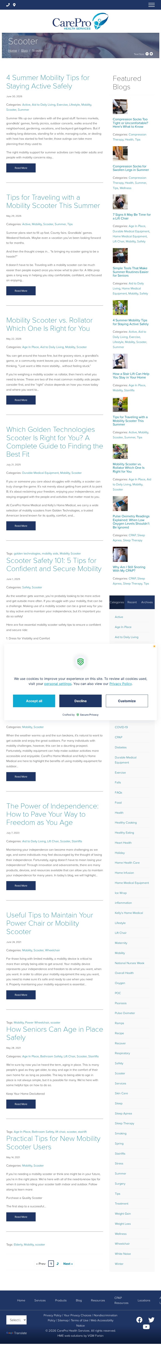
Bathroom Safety (51, 1056)
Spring (119, 1143)
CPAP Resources (121, 1300)
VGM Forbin (96, 1335)
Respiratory (122, 1053)
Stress (119, 1163)
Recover (120, 1043)
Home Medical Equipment (130, 236)
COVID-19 (121, 727)
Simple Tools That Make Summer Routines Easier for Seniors (130, 271)
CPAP (132, 535)
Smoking (120, 1133)
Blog (24, 50)
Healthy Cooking (126, 822)
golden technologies (27, 553)
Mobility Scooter (70, 553)
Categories (117, 602)
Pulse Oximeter (125, 1013)
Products (61, 1300)
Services (120, 1083)
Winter (119, 1264)
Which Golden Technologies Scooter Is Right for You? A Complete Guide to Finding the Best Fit (54, 442)
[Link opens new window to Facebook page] (139, 1321)
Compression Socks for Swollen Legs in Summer (131, 168)
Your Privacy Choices (77, 1315)
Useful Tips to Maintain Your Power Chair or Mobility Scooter (49, 923)
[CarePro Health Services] (81, 20)
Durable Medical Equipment (40, 472)
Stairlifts (77, 841)
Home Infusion (124, 872)
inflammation (123, 902)
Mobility (86, 104)
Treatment (121, 1203)
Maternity (121, 943)
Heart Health (123, 842)
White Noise (123, 1253)
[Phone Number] (8, 5)
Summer (23, 109)
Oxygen (120, 983)
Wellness (125, 188)
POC (118, 993)
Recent (132, 602)
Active (26, 104)
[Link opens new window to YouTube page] (146, 1328)
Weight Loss (123, 1223)
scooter (55, 1022)
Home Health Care (127, 862)
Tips (70, 224)
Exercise (62, 104)
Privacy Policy (52, 1315)
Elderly (18, 1244)
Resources (98, 1300)
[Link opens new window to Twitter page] (151, 1321)
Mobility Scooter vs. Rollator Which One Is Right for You (49, 324)
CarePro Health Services (73, 1330)
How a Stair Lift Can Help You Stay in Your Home (131, 375)
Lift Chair (53, 841)
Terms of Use (79, 1320)
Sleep (118, 1103)
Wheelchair (52, 950)
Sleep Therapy (132, 540)
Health (129, 139)
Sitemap (63, 1320)
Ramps (119, 1023)
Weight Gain (123, 1213)
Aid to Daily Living (43, 104)
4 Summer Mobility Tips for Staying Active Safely (48, 81)
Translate (20, 1332)
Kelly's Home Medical (129, 913)
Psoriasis (121, 1003)
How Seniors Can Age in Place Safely (54, 1033)
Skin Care (121, 1093)
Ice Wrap (121, 893)
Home (12, 50)
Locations (144, 1300)
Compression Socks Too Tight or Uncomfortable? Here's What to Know (130, 123)
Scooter (11, 109)
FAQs (118, 792)
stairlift (82, 1131)
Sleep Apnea (123, 1113)
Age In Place (30, 347)
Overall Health (124, 973)
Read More (21, 168)
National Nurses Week (129, 963)
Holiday (120, 852)
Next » (68, 1263)
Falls (118, 782)
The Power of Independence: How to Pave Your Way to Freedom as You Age (52, 814)
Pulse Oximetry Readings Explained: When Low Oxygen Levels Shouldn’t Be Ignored (131, 522)
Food (118, 802)
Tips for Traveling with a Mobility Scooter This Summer (53, 201)
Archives (147, 602)
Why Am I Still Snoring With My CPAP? (129, 568)
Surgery (120, 1183)
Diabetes (121, 747)
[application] (80, 682)
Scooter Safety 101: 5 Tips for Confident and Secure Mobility (53, 564)
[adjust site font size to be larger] (151, 53)
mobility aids (50, 553)
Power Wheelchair (37, 1022)
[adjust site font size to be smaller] (147, 54)
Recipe (119, 1033)
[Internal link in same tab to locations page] (15, 5)
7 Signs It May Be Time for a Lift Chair (132, 216)
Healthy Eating (124, 832)
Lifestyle (74, 104)
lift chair (60, 1131)
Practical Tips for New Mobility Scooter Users (53, 1142)
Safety (26, 587)
